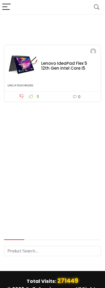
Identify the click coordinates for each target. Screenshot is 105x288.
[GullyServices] (93, 52)
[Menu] (6, 7)
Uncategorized (20, 85)
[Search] (96, 7)
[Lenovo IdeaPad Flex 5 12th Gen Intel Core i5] (22, 64)
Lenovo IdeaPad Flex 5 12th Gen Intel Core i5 (64, 65)
